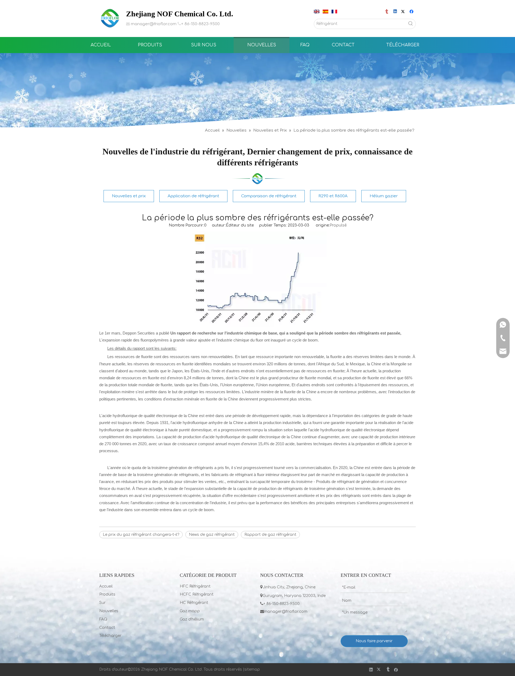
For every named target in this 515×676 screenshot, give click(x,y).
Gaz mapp (190, 611)
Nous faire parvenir (374, 641)
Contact (107, 628)
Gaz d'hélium (192, 619)
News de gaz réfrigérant (212, 535)
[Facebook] (412, 11)
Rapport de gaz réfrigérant (270, 535)
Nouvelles (108, 611)
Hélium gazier (384, 196)
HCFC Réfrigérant (197, 594)
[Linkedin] (395, 11)
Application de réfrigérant (193, 196)
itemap (253, 669)
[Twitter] (403, 11)
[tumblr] (387, 11)
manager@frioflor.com (153, 24)
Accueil (106, 586)
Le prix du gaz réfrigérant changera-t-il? (141, 535)
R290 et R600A (333, 196)
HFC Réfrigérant (195, 586)
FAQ (103, 619)
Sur (102, 603)
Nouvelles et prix (129, 196)
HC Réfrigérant (194, 603)
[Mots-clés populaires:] (410, 24)
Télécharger (110, 636)
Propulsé (338, 225)
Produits (107, 594)
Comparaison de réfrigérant (268, 196)
